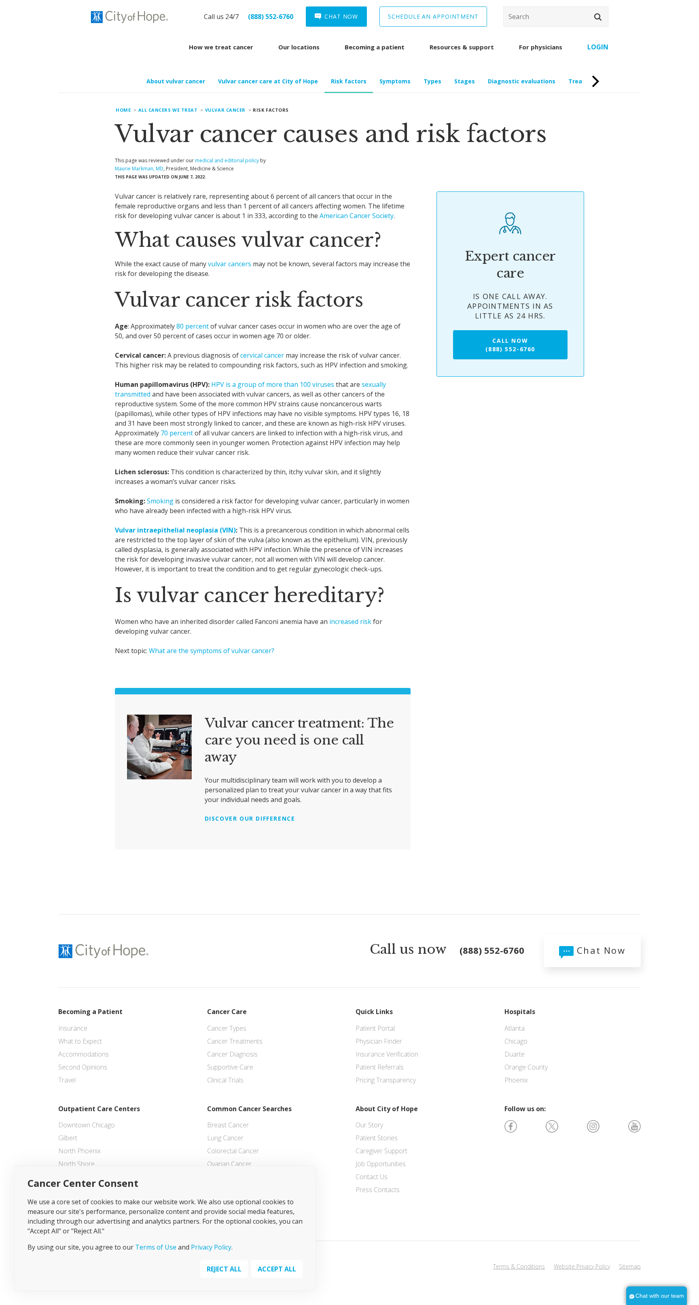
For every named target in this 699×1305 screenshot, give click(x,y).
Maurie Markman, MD (139, 168)
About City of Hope (387, 1108)
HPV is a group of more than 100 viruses (272, 384)
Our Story (369, 1124)
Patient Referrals (380, 1067)
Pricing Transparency (386, 1080)
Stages (464, 81)
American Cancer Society (357, 215)
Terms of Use (155, 1246)
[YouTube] (634, 1125)
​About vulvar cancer (175, 81)
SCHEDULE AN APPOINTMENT (433, 16)
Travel (67, 1080)
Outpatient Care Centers (99, 1108)
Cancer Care (227, 1011)
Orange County (526, 1067)
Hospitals (519, 1011)
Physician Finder (379, 1041)
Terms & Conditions (519, 1266)
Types (432, 81)
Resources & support (462, 47)
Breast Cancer (228, 1124)
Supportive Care (230, 1067)
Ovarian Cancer (229, 1163)
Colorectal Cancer (233, 1150)
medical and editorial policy (227, 160)
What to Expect (80, 1041)
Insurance (72, 1028)
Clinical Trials (225, 1080)
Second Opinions (82, 1067)
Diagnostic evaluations (521, 81)
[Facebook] (510, 1125)
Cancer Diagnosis (232, 1054)
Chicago (515, 1041)
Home (123, 110)
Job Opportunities (381, 1163)
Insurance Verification (387, 1054)
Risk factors (348, 81)
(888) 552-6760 (270, 16)
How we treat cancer (221, 47)
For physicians (540, 47)
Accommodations (83, 1054)
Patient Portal (375, 1028)
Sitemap (630, 1266)
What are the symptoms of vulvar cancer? (211, 650)
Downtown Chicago (86, 1124)
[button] (598, 17)
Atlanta (514, 1028)
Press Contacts (378, 1189)
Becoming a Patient (90, 1011)
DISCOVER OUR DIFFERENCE (250, 818)
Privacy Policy (211, 1246)
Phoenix (516, 1080)
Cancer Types (226, 1028)
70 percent (177, 433)
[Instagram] (593, 1125)
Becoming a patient (375, 47)
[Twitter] (552, 1125)
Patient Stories (377, 1137)
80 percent (192, 326)
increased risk (350, 621)
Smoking (160, 501)
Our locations (299, 47)
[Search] (555, 16)
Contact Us (372, 1176)
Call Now (510, 345)
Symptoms (395, 81)
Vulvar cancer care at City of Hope (268, 81)
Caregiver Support (381, 1150)
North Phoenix (79, 1150)
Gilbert (67, 1137)
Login (597, 46)
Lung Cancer (225, 1137)
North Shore (76, 1163)
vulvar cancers (229, 263)
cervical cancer (262, 355)
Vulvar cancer (225, 110)
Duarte (514, 1054)
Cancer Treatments (235, 1041)
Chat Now (599, 950)
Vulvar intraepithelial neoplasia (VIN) (175, 530)
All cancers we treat (168, 110)
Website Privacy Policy (582, 1266)
